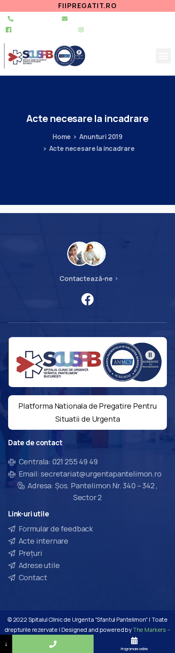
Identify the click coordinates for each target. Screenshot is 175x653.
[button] (163, 56)
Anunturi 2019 (100, 136)
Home (61, 136)
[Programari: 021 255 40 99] (53, 644)
